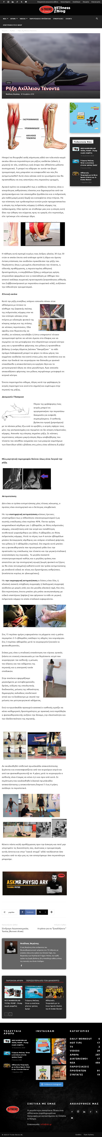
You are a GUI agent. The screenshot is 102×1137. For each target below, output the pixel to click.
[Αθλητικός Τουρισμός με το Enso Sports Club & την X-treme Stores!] (54, 992)
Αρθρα (13, 19)
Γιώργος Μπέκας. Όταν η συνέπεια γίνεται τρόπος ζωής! (88, 162)
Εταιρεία (86, 2)
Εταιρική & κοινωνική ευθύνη (47, 2)
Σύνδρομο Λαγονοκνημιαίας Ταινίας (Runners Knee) (15, 929)
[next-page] (10, 1014)
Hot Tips (76, 1042)
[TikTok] (17, 2)
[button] (97, 18)
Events (69, 19)
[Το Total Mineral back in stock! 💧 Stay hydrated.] (43, 1072)
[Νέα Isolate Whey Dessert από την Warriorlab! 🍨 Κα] (59, 1072)
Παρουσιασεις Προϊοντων (40, 19)
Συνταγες (76, 1074)
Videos (23, 19)
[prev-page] (6, 1014)
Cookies (78, 1134)
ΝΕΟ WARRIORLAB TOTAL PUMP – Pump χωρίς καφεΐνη (13, 1003)
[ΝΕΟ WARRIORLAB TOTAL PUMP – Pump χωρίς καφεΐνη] (13, 992)
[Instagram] (8, 2)
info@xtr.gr (46, 1124)
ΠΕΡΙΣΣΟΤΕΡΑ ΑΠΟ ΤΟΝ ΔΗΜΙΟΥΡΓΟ (42, 980)
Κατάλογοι (76, 2)
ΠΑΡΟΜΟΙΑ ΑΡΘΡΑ (14, 980)
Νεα (4, 19)
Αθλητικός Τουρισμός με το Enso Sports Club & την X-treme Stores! (88, 176)
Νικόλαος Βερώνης (13, 94)
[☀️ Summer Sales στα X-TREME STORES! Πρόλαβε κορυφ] (43, 1045)
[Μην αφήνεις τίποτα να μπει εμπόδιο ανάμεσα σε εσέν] (59, 1051)
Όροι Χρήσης (89, 1134)
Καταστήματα (65, 2)
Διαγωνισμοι (79, 1058)
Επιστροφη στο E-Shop (12, 25)
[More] (51, 912)
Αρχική (4, 30)
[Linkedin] (13, 2)
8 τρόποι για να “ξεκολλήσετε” (52, 928)
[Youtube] (26, 2)
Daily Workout (81, 1038)
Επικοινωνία (96, 2)
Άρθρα (12, 30)
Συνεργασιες (58, 19)
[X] (22, 2)
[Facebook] (4, 2)
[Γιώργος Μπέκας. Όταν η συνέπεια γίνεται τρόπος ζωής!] (34, 992)
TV (71, 1046)
